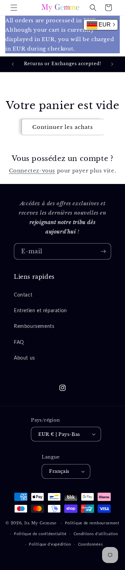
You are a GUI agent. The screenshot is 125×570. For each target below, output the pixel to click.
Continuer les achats (62, 127)
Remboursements (34, 326)
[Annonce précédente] (12, 64)
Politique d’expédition (50, 544)
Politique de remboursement (92, 523)
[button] (14, 7)
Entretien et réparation (40, 310)
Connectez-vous (32, 170)
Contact (23, 295)
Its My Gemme (40, 523)
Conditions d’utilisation (96, 534)
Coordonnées (90, 544)
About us (24, 358)
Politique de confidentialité (40, 534)
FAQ (19, 342)
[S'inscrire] (103, 251)
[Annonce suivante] (112, 64)
